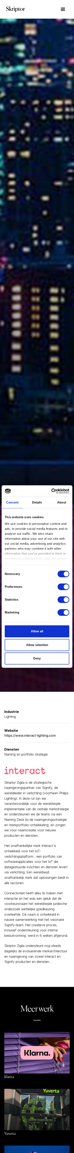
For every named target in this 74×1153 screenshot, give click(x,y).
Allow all (37, 631)
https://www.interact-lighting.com (30, 735)
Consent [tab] (12, 502)
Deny (37, 658)
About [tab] (61, 502)
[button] (63, 9)
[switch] (63, 586)
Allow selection (37, 645)
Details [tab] (37, 502)
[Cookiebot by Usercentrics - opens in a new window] (52, 491)
